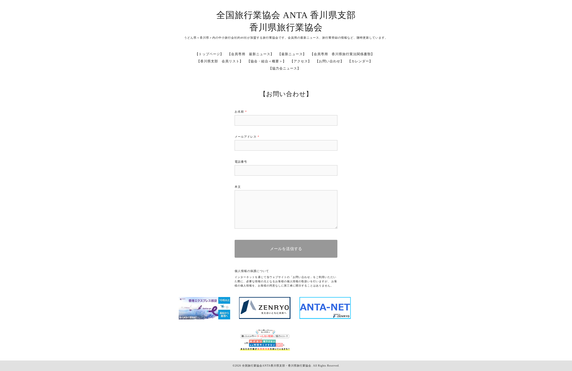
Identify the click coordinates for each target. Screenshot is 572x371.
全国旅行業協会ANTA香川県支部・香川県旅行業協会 (276, 365)
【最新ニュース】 (292, 54)
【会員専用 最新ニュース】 (250, 54)
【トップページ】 (209, 54)
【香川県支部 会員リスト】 (220, 61)
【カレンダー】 (360, 61)
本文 (238, 186)
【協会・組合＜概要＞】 (266, 61)
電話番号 (241, 161)
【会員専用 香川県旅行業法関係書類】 (342, 54)
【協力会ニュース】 (285, 68)
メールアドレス (247, 136)
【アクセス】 (300, 61)
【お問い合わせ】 (329, 61)
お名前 (241, 111)
